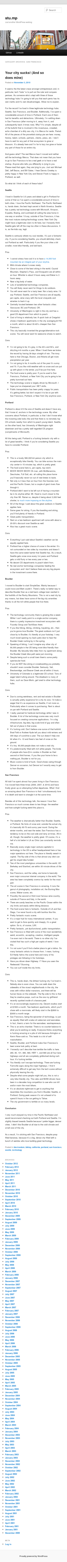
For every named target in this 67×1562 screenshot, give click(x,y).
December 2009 (12, 1215)
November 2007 (12, 1284)
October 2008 (11, 1251)
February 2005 (12, 1389)
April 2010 (10, 1202)
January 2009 (11, 1241)
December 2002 (12, 1460)
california (36, 1147)
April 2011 (10, 1183)
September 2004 (13, 1405)
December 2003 (12, 1434)
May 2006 (9, 1339)
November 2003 (12, 1438)
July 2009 (9, 1225)
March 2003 (10, 1451)
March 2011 (10, 1186)
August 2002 (11, 1473)
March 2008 (10, 1271)
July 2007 (9, 1294)
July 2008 (9, 1261)
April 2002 (10, 1487)
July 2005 (9, 1372)
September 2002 (13, 1470)
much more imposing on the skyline (36, 500)
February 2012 (12, 1166)
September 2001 (13, 1509)
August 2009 (11, 1222)
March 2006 (10, 1346)
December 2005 (12, 1356)
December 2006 (12, 1317)
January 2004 (11, 1431)
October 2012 (11, 1163)
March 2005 (10, 1385)
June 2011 (10, 1176)
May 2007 (9, 1300)
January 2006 (11, 1353)
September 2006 (13, 1326)
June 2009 (10, 1228)
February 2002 (12, 1493)
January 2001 (11, 1529)
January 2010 (11, 1212)
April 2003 (10, 1447)
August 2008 (11, 1258)
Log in (8, 1544)
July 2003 (9, 1441)
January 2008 (11, 1277)
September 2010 (13, 1199)
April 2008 (10, 1268)
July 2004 (9, 1411)
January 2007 (11, 1313)
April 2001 (10, 1522)
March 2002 (10, 1490)
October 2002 (11, 1467)
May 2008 (9, 1264)
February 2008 (12, 1274)
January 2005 (11, 1392)
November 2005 (12, 1359)
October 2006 (11, 1323)
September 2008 (13, 1255)
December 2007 (12, 1281)
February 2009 (12, 1238)
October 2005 (11, 1362)
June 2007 (10, 1297)
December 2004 (12, 1395)
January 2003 (11, 1457)
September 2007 (13, 1287)
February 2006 (12, 1349)
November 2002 (12, 1464)
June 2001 (10, 1519)
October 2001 (11, 1506)
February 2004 (12, 1428)
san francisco (55, 1147)
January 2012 (11, 1170)
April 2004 (10, 1421)
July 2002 (9, 1477)
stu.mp (11, 17)
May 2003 (9, 1444)
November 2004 (12, 1398)
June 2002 (10, 1480)
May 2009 (9, 1232)
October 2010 (11, 1196)
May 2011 (9, 1179)
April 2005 (10, 1382)
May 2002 (9, 1483)
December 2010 (12, 1189)
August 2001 (11, 1513)
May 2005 (9, 1379)
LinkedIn (20, 52)
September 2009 (13, 1219)
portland (44, 1147)
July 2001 (9, 1516)
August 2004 (11, 1408)
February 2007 (12, 1310)
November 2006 (12, 1320)
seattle (8, 1150)
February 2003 (12, 1454)
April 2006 (10, 1343)
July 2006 (9, 1333)
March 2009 (10, 1235)
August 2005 (11, 1369)
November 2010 (12, 1193)
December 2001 (12, 1500)
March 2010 (10, 1206)
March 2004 (10, 1424)
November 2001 (12, 1503)
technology (17, 1150)
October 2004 (11, 1402)
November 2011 (12, 1173)
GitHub (9, 52)
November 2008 (12, 1248)
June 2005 (10, 1376)
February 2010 (12, 1209)
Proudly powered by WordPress (33, 1556)
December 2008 (12, 1245)
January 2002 (11, 1496)
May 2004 (9, 1418)
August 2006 (11, 1330)
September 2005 (13, 1366)
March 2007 (10, 1307)
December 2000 (12, 1532)
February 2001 (12, 1526)
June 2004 (10, 1415)
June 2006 (10, 1336)
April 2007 (10, 1304)
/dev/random (19, 1147)
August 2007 (11, 1290)
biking (28, 1147)
